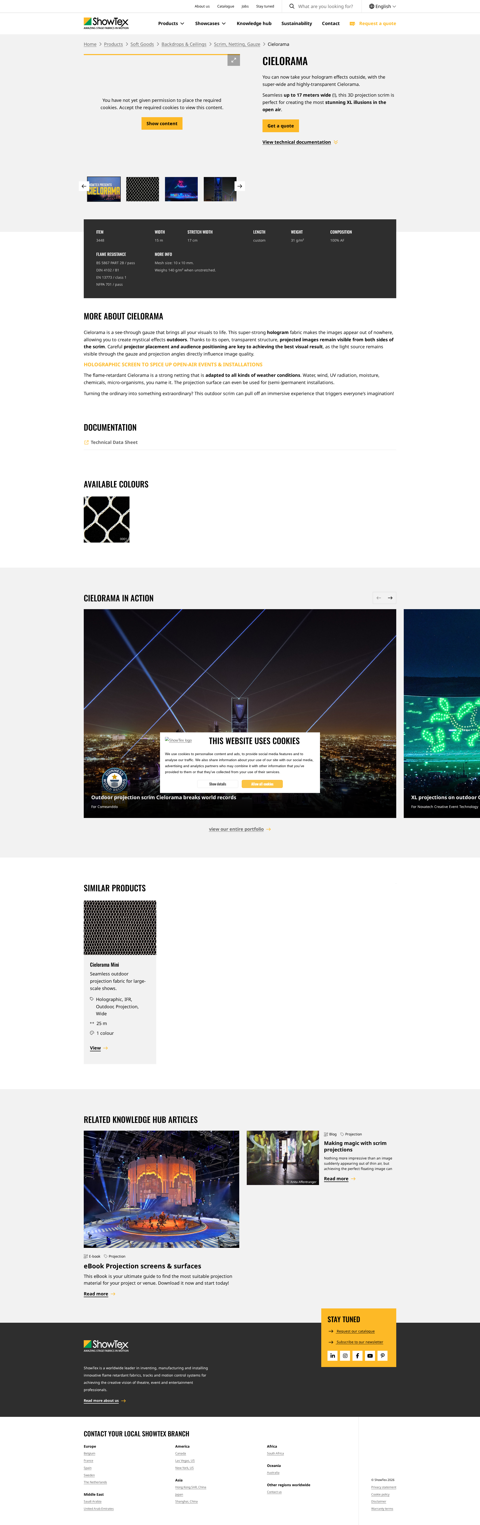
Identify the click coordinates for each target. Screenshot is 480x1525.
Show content (162, 123)
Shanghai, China (186, 1501)
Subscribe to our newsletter (359, 1341)
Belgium (89, 1453)
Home (90, 44)
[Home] (106, 23)
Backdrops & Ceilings (184, 44)
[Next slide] (239, 186)
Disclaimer (378, 1501)
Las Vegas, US (185, 1460)
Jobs (245, 6)
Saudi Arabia (93, 1501)
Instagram (345, 1356)
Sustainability (297, 23)
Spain (88, 1468)
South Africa (275, 1453)
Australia (273, 1472)
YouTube (370, 1356)
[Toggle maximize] (234, 60)
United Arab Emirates (99, 1508)
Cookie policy (380, 1494)
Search (292, 6)
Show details (217, 783)
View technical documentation (296, 142)
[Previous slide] (84, 186)
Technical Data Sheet (114, 442)
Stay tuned (265, 6)
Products (113, 44)
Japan (179, 1494)
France (88, 1460)
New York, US (184, 1468)
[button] (171, 23)
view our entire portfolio (236, 829)
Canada (180, 1453)
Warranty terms (382, 1508)
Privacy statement (383, 1487)
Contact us (274, 1492)
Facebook (357, 1356)
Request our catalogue (355, 1331)
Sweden (89, 1475)
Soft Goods (142, 44)
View (95, 1048)
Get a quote (281, 126)
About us (202, 6)
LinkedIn (333, 1356)
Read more (240, 713)
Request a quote (377, 23)
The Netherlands (95, 1482)
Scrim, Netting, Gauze (237, 44)
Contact (331, 23)
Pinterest (383, 1356)
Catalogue (225, 6)
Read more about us (101, 1400)
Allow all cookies (262, 783)
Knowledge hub (254, 23)
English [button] (383, 6)
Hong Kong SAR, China (190, 1487)
